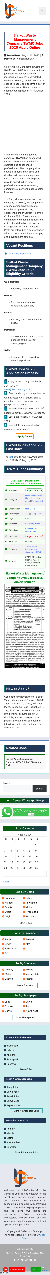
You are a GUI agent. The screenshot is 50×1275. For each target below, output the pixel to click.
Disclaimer (34, 1253)
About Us (10, 1253)
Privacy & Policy (22, 1253)
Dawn (29, 1001)
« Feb (6, 881)
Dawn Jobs (13, 1091)
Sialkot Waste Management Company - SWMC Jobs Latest (25, 482)
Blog (42, 1253)
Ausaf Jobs (13, 1096)
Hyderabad (32, 912)
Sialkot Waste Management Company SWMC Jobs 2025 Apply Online (23, 762)
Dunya (8, 1011)
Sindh (8, 944)
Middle (29, 969)
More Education (25, 985)
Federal (30, 939)
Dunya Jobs (13, 1101)
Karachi (9, 902)
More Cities (26, 923)
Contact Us (25, 1256)
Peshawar (31, 916)
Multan (29, 907)
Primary (9, 969)
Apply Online (24, 436)
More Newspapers (26, 1017)
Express (9, 1006)
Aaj (27, 1006)
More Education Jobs (26, 1152)
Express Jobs (14, 1105)
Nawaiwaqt (32, 1011)
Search (6, 783)
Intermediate (32, 974)
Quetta (8, 907)
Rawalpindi (31, 902)
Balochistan (11, 948)
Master (29, 978)
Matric (8, 974)
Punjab (8, 939)
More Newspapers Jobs (26, 1110)
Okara (8, 912)
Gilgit (8, 916)
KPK (28, 944)
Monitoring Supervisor (19, 253)
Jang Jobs (12, 1087)
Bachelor (9, 978)
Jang (7, 1001)
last (11, 457)
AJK (28, 948)
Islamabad (10, 898)
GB (6, 953)
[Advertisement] (25, 125)
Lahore (29, 898)
